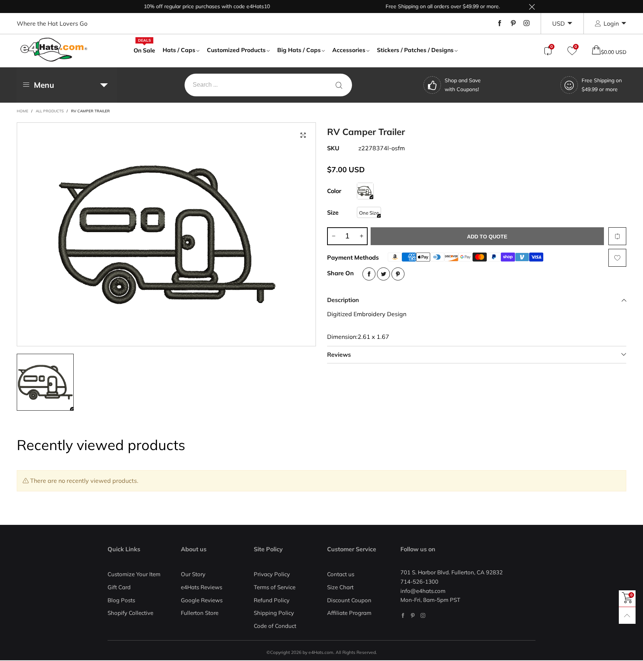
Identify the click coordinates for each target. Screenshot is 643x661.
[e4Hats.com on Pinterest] (413, 615)
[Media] (302, 135)
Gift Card (119, 587)
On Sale (144, 50)
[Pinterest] (513, 23)
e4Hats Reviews (201, 587)
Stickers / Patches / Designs (415, 50)
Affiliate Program (349, 612)
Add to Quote (487, 237)
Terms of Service (274, 587)
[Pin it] (397, 273)
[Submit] (339, 85)
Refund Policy (271, 600)
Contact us (340, 574)
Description (343, 300)
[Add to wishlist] (617, 258)
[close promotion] (531, 6)
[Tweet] (383, 273)
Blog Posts (121, 600)
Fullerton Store (199, 612)
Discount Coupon (349, 600)
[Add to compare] (617, 236)
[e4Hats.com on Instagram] (423, 615)
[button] (333, 236)
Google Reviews (202, 600)
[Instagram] (526, 23)
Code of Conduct (275, 625)
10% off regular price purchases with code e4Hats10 (196, 6)
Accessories (348, 50)
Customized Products (236, 50)
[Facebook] (499, 23)
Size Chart (340, 587)
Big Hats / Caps (299, 50)
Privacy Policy (272, 574)
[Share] (368, 273)
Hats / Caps (179, 50)
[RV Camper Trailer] (166, 234)
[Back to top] (627, 615)
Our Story (193, 574)
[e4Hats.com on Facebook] (403, 615)
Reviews (339, 354)
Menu (44, 85)
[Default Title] (365, 191)
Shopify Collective (130, 612)
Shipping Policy (274, 612)
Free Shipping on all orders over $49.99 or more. (432, 6)
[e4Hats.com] (54, 49)
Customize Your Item (134, 574)
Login (611, 23)
